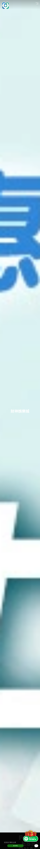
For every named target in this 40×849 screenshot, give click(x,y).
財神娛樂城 (20, 411)
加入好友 (15, 845)
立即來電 (4, 845)
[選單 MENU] (37, 3)
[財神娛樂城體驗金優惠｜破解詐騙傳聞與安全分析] (5, 5)
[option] (20, 416)
